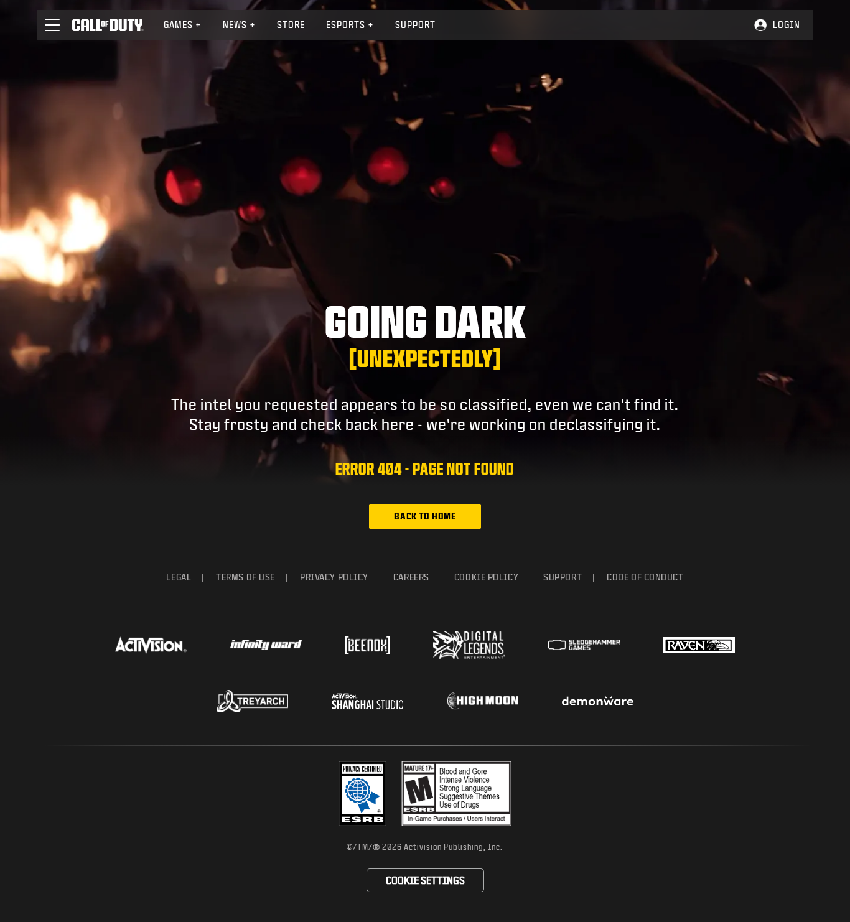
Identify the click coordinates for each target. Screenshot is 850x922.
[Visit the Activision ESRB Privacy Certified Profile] (363, 793)
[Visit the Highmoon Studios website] (482, 701)
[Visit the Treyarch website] (252, 701)
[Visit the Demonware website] (597, 701)
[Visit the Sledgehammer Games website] (584, 645)
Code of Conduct (645, 577)
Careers (411, 577)
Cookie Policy (486, 577)
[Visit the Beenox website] (367, 645)
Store (291, 24)
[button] (52, 25)
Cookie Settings (425, 880)
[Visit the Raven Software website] (699, 645)
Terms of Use (245, 577)
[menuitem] (182, 25)
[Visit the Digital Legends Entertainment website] (469, 645)
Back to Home (424, 516)
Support (415, 24)
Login (786, 24)
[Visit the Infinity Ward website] (266, 645)
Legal (178, 577)
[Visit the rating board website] (456, 793)
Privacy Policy (334, 577)
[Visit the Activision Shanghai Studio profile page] (367, 701)
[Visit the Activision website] (151, 645)
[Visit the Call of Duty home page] (108, 25)
